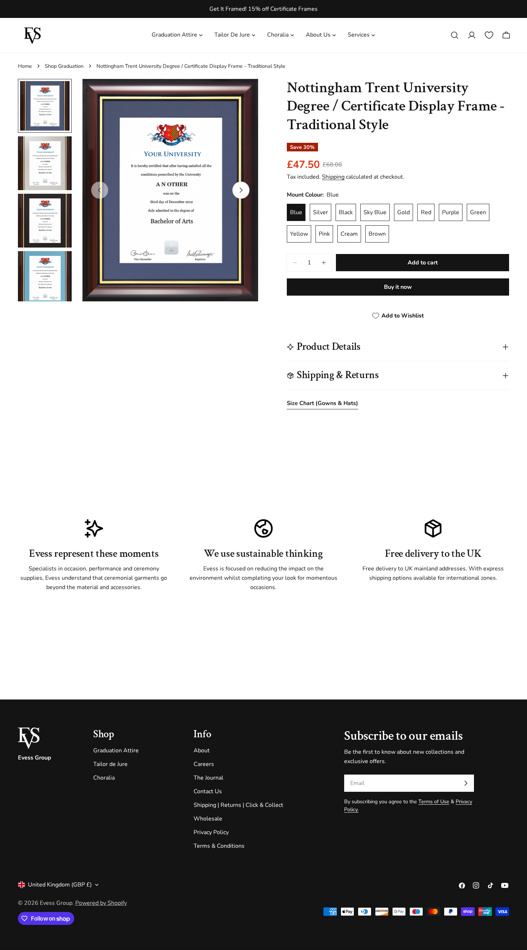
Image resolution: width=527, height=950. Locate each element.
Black (346, 212)
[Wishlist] (489, 35)
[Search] (454, 35)
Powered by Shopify (101, 903)
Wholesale (208, 819)
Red (426, 212)
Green (478, 212)
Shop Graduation (64, 66)
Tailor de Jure (110, 764)
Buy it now (398, 287)
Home (25, 66)
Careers (204, 764)
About (202, 750)
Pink (324, 234)
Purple (450, 212)
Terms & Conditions (219, 846)
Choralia (104, 778)
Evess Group (56, 903)
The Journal (208, 778)
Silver (320, 212)
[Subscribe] (465, 783)
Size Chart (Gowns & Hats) (322, 403)
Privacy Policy (211, 832)
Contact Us (208, 791)
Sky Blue (375, 212)
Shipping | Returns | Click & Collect (238, 805)
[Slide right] (241, 190)
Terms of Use (433, 801)
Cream (349, 234)
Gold (403, 212)
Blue (296, 212)
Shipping (333, 177)
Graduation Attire (116, 750)
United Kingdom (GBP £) (60, 885)
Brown (377, 234)
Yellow (299, 234)
